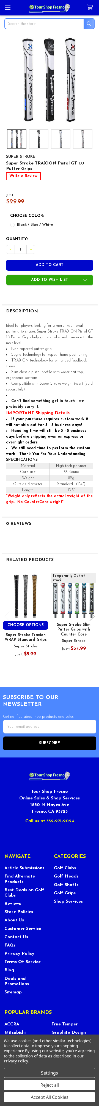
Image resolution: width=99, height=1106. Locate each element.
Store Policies (18, 912)
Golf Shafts (66, 885)
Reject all (49, 1085)
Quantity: (17, 239)
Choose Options (25, 625)
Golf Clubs (65, 868)
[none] (49, 80)
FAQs (9, 945)
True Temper (64, 1024)
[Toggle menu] (7, 7)
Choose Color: (27, 216)
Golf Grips (65, 893)
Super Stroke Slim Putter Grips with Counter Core (73, 630)
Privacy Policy (19, 953)
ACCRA (11, 1024)
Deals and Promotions (16, 981)
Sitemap (13, 992)
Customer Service (22, 929)
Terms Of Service (22, 962)
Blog (9, 970)
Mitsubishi (15, 1032)
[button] (49, 280)
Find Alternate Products (19, 879)
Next (92, 616)
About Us (14, 920)
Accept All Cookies (49, 1097)
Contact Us (16, 937)
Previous (7, 616)
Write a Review (23, 176)
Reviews (12, 904)
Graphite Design (68, 1032)
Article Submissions (24, 868)
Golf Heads (66, 876)
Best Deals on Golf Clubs (24, 893)
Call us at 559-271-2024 (49, 821)
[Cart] (91, 8)
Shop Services (68, 901)
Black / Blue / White (35, 225)
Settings (49, 1073)
